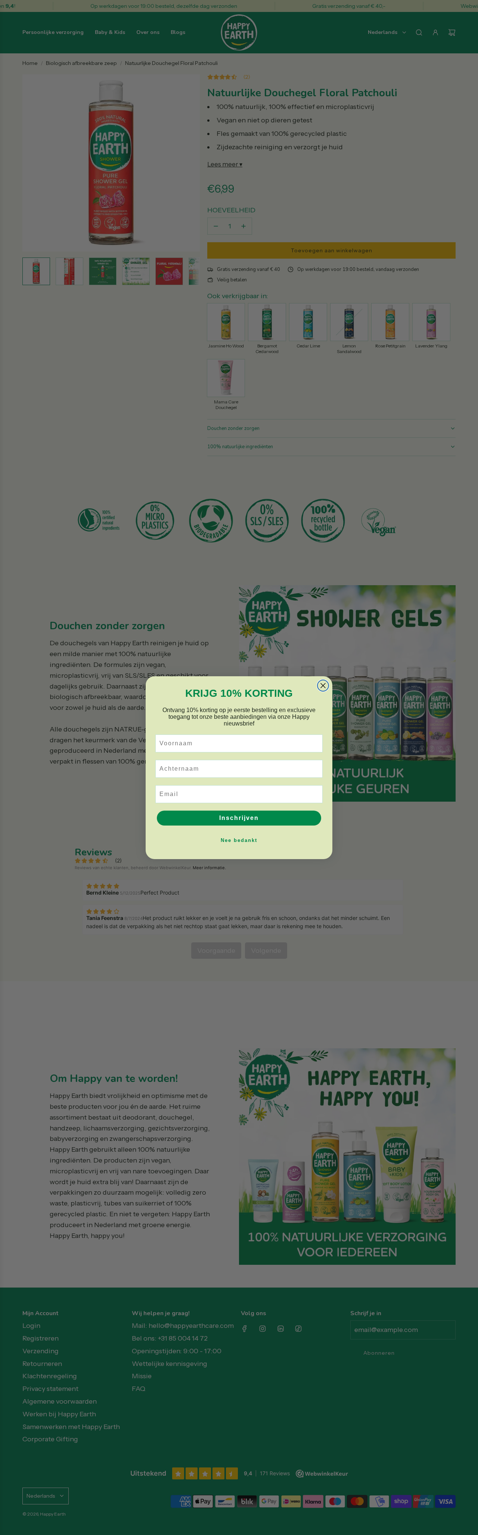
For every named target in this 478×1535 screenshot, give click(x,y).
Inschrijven (239, 818)
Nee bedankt (239, 840)
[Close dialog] (323, 685)
